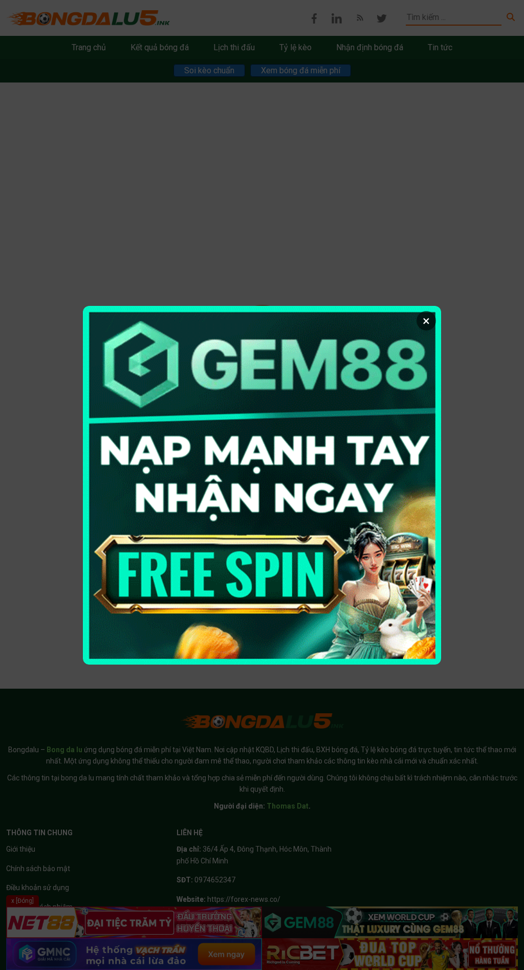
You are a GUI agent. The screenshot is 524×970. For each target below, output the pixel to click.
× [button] (426, 320)
